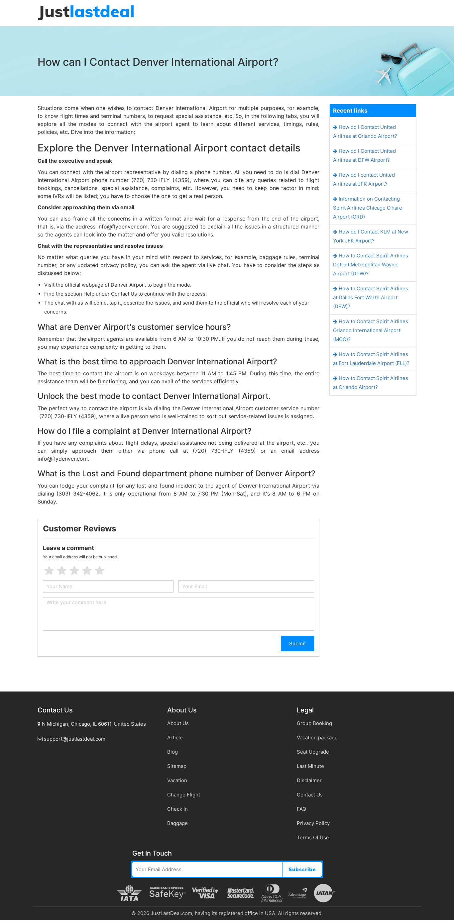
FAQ (301, 809)
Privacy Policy (313, 823)
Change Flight (183, 794)
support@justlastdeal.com (74, 739)
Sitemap (176, 766)
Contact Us (310, 794)
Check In (177, 809)
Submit (297, 643)
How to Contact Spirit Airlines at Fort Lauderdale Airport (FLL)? (371, 358)
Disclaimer (309, 780)
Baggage (177, 823)
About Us (178, 723)
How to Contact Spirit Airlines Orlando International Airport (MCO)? (370, 330)
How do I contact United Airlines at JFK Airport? (364, 179)
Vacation (177, 780)
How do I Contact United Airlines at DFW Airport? (364, 155)
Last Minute (310, 766)
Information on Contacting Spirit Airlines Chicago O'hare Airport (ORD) (367, 208)
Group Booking (314, 723)
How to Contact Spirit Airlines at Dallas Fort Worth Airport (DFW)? (370, 297)
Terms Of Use (313, 837)
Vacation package (317, 737)
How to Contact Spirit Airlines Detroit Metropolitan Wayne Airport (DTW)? (370, 264)
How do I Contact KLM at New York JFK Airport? (370, 236)
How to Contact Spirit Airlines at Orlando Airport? (370, 382)
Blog (172, 752)
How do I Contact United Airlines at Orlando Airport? (365, 131)
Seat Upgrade (313, 752)
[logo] (86, 12)
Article (175, 737)
